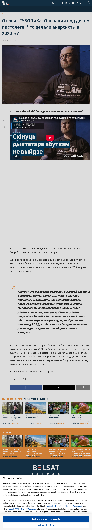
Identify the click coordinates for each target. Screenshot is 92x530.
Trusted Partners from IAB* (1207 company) (64, 506)
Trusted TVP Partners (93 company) (22, 509)
